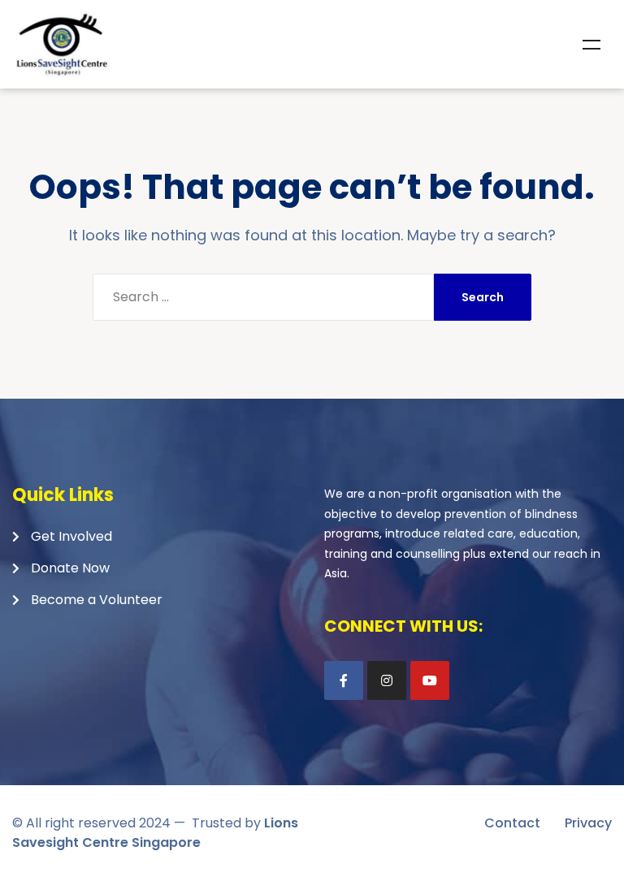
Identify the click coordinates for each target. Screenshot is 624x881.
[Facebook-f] (343, 680)
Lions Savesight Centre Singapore (155, 833)
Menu (591, 44)
